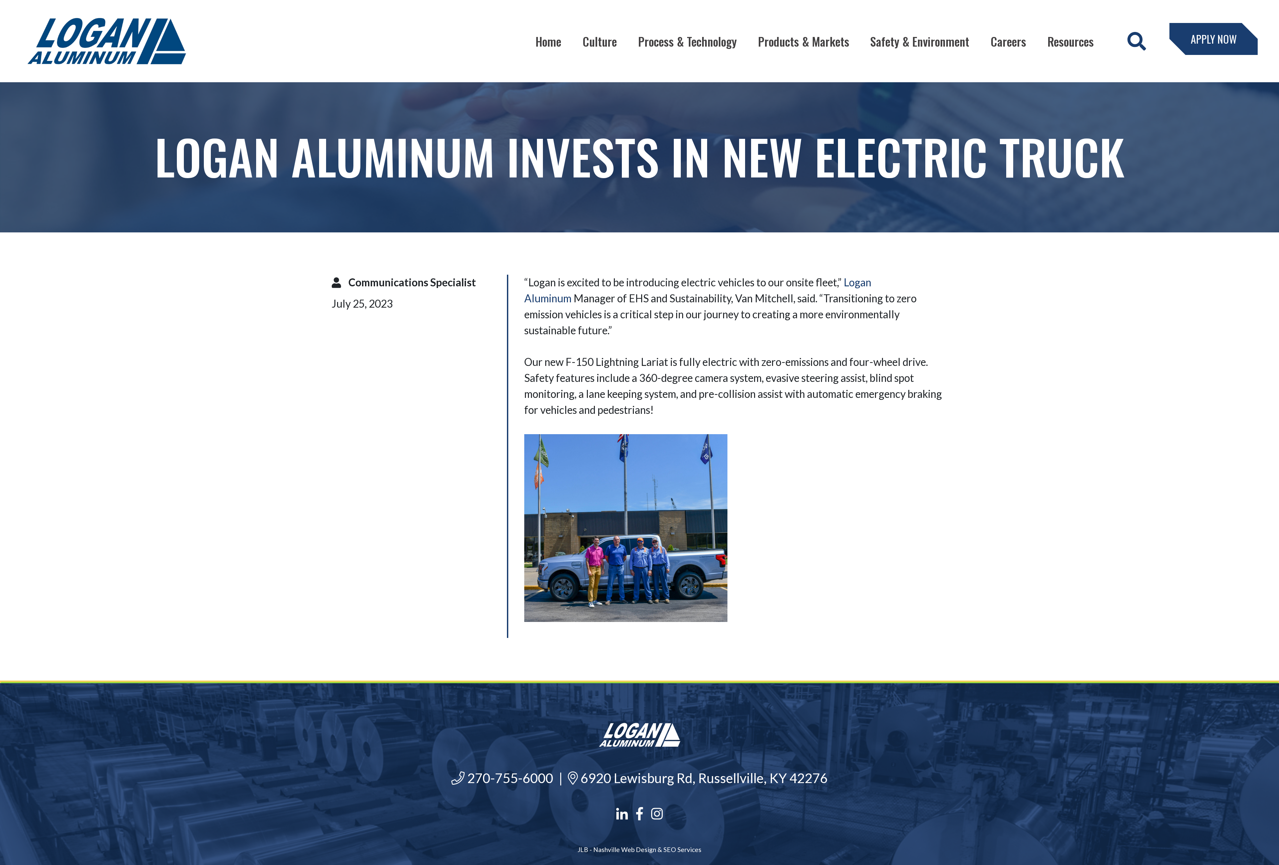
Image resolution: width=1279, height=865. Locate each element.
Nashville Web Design (624, 849)
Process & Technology (687, 41)
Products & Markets (803, 41)
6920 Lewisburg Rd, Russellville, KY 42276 (703, 778)
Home (548, 41)
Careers (1008, 41)
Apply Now (1214, 39)
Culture (600, 41)
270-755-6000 (509, 778)
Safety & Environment (919, 41)
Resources (1071, 41)
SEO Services (682, 849)
